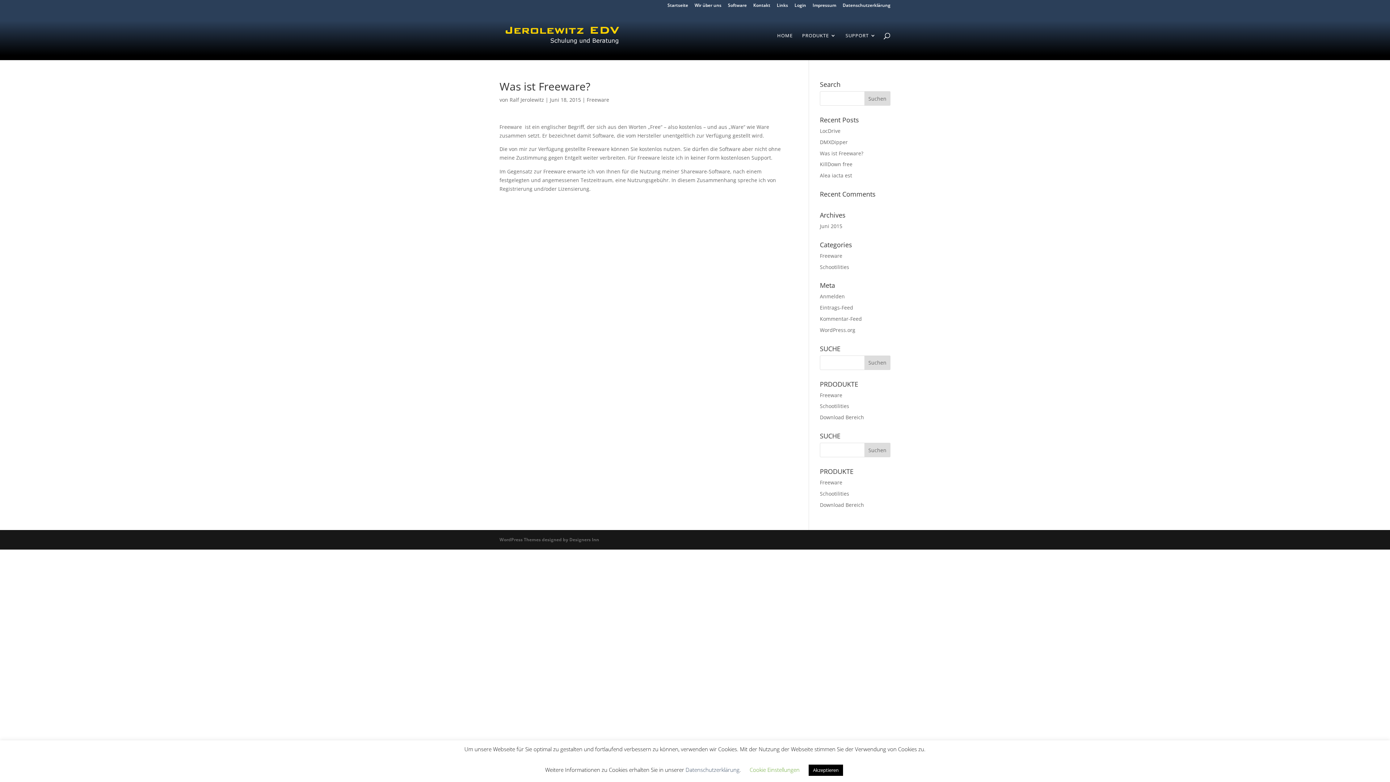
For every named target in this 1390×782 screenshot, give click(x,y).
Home (785, 36)
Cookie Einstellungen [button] (775, 769)
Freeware (598, 99)
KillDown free (836, 164)
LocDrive (830, 130)
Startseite (677, 5)
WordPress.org (837, 330)
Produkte (815, 36)
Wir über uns (708, 5)
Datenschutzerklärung (866, 5)
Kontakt (761, 5)
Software (737, 5)
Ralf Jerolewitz (527, 99)
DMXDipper (834, 142)
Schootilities (834, 267)
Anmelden (832, 296)
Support (857, 36)
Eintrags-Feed (836, 307)
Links (782, 5)
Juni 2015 (831, 226)
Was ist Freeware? (841, 153)
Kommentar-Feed (841, 318)
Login (800, 5)
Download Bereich (842, 417)
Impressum (824, 5)
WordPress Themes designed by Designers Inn (549, 540)
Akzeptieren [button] (826, 770)
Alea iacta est (836, 175)
